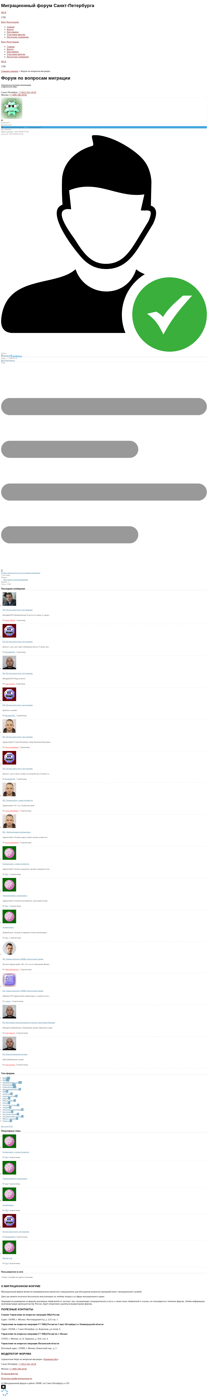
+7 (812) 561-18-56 (27, 92)
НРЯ (4, 1091)
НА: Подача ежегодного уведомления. (18, 610)
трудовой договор (10, 1105)
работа (5, 1098)
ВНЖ (5, 1078)
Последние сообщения (18, 37)
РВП (4, 1080)
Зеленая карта (8, 927)
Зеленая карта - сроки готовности (16, 864)
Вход (3, 22)
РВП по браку (8, 1100)
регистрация (7, 1085)
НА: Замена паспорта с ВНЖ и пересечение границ (23, 959)
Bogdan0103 (10, 652)
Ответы (12, 360)
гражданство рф (9, 1096)
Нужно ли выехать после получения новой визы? (20, 573)
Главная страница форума (13, 127)
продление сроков (10, 1114)
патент (5, 1103)
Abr (6, 874)
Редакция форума (9, 1373)
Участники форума (16, 34)
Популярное (13, 32)
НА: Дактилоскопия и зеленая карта (17, 832)
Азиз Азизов (10, 684)
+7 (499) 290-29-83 (18, 95)
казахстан (6, 1094)
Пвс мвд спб (7, 1258)
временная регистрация (12, 1109)
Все (2, 360)
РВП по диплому (9, 1119)
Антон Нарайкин (11, 747)
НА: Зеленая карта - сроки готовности (18, 800)
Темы (6, 360)
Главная (10, 27)
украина (6, 1107)
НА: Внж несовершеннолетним (15, 1054)
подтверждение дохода (12, 1116)
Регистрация (13, 22)
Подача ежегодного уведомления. (16, 1232)
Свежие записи (35, 127)
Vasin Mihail (10, 620)
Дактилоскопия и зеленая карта (15, 895)
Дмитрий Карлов (12, 969)
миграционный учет (11, 1082)
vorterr (7, 1001)
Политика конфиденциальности (16, 1378)
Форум (10, 29)
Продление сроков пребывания (15, 580)
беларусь (6, 1121)
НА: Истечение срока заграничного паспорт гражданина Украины (29, 1022)
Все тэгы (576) (7, 1126)
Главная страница (9, 71)
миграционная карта (11, 1089)
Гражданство (8, 1087)
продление (7, 1112)
